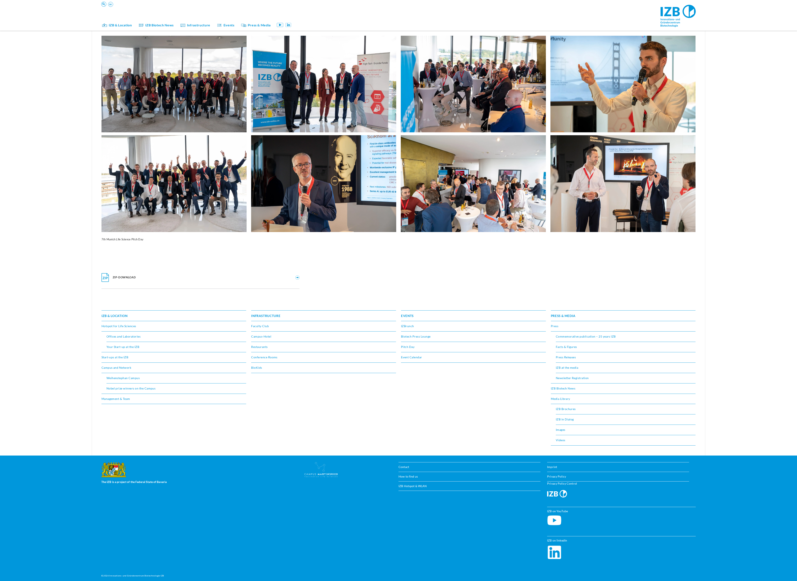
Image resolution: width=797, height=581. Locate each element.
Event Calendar (411, 357)
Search (166, 9)
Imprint (552, 467)
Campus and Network (116, 367)
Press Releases (566, 357)
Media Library (560, 398)
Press (554, 326)
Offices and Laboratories (123, 336)
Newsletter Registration (572, 378)
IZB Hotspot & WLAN (412, 486)
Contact (403, 467)
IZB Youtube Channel (280, 24)
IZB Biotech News (159, 25)
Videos (560, 440)
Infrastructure (198, 25)
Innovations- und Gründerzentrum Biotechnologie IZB (136, 575)
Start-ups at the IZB (114, 357)
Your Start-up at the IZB (122, 347)
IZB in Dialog (312, 17)
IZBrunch (407, 326)
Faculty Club (260, 326)
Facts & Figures (566, 347)
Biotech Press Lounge (416, 336)
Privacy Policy (556, 476)
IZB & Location (120, 25)
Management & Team (317, 17)
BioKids (308, 11)
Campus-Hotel (261, 336)
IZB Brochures (566, 409)
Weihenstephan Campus (123, 378)
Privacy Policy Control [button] (562, 483)
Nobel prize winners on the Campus (131, 388)
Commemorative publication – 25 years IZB (586, 336)
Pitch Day (407, 347)
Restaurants (259, 347)
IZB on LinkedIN (288, 24)
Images (560, 429)
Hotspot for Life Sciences (118, 326)
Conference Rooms (264, 357)
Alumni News (312, 17)
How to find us (408, 476)
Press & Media (259, 25)
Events (229, 25)
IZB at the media (567, 367)
